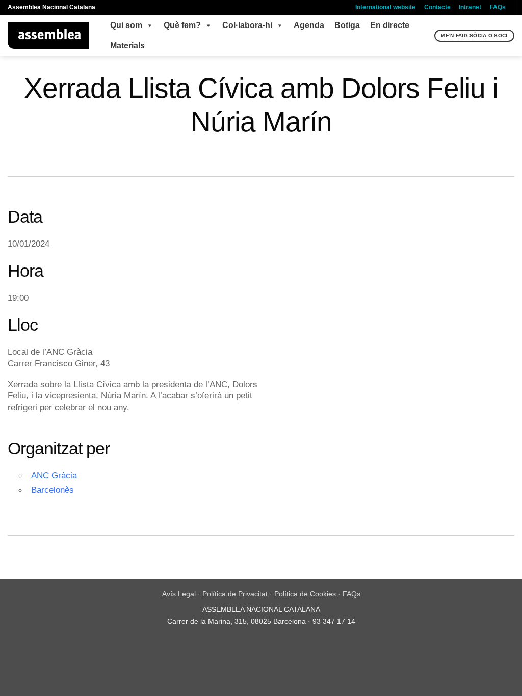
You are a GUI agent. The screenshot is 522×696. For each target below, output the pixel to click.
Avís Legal (179, 594)
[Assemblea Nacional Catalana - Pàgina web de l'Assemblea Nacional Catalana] (49, 35)
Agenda (309, 25)
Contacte (437, 7)
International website (385, 7)
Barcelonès (52, 490)
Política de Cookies (305, 594)
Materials (127, 45)
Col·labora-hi (247, 25)
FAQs (498, 7)
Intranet (470, 7)
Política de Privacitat (235, 594)
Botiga (347, 25)
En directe (389, 25)
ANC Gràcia (54, 475)
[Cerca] (425, 35)
